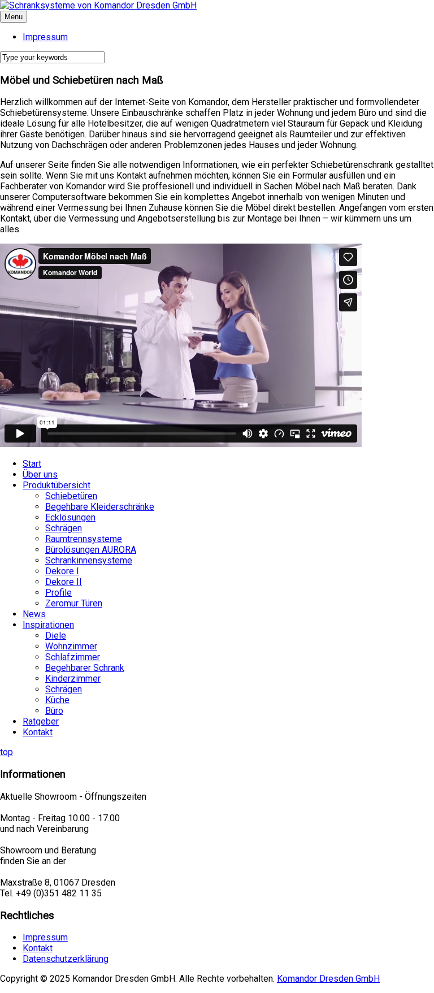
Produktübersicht (56, 485)
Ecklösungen (70, 517)
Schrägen (63, 528)
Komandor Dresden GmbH (328, 978)
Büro (54, 710)
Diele (55, 635)
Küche (57, 700)
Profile (58, 592)
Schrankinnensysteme (88, 560)
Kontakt (38, 732)
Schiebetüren (71, 496)
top (6, 752)
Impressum (45, 937)
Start (32, 463)
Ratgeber (41, 721)
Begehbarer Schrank (84, 667)
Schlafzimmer (72, 657)
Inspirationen (48, 624)
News (34, 614)
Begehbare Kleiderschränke (99, 506)
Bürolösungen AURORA (90, 549)
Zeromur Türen (73, 603)
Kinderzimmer (73, 678)
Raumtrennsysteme (83, 539)
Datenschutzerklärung (65, 958)
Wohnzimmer (71, 646)
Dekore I (62, 571)
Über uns (40, 474)
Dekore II (63, 581)
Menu (14, 16)
